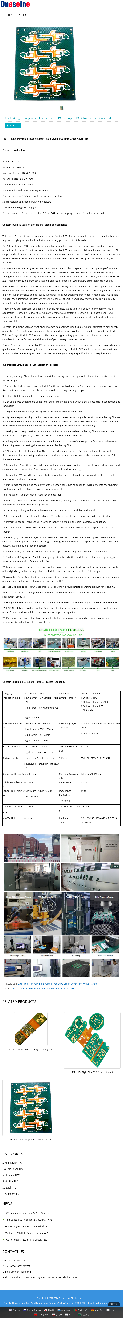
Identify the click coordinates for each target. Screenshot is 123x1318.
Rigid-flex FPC (10, 1181)
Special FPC (9, 1187)
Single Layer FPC (12, 1162)
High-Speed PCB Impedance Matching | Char (29, 1219)
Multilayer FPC (11, 1175)
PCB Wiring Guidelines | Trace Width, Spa (27, 1226)
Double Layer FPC (13, 1169)
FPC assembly (10, 1194)
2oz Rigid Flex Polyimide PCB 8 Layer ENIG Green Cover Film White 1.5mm (57, 983)
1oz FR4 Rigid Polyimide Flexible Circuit (31, 1139)
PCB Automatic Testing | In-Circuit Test (26, 1239)
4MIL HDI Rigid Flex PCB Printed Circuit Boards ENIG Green (44, 988)
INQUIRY (14, 125)
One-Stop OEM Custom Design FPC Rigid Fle (30, 1049)
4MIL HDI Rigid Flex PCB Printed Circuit (92, 1072)
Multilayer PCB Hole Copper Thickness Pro (27, 1233)
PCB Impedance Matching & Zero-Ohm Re (27, 1212)
